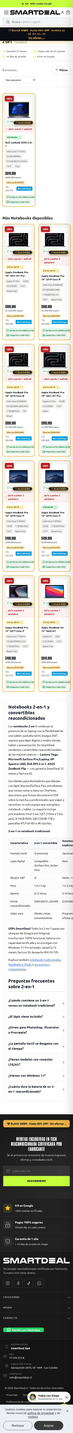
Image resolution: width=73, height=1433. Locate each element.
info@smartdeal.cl (20, 1377)
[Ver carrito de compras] (68, 12)
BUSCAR (8, 22)
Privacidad (11, 1394)
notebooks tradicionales (45, 959)
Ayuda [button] (7, 1307)
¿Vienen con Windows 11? (27, 1075)
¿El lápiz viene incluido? (25, 1016)
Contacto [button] (10, 1317)
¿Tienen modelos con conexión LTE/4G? (30, 1061)
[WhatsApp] (39, 1283)
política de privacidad (40, 1413)
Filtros (63, 70)
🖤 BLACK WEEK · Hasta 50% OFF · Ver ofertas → (37, 1123)
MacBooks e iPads (19, 964)
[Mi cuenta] (62, 12)
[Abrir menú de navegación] (6, 12)
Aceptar (49, 1425)
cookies (33, 1416)
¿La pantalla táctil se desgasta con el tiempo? (33, 1046)
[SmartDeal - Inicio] (36, 1260)
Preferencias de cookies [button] (19, 1401)
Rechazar (18, 1425)
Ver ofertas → (36, 37)
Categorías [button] (11, 1297)
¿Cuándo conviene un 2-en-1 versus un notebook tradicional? (31, 1002)
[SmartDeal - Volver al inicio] (35, 12)
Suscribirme (36, 1181)
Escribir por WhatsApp (26, 1330)
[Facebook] (18, 1283)
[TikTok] (28, 1283)
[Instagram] (7, 1283)
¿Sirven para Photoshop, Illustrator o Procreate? (33, 1029)
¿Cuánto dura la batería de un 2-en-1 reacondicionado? (31, 1089)
